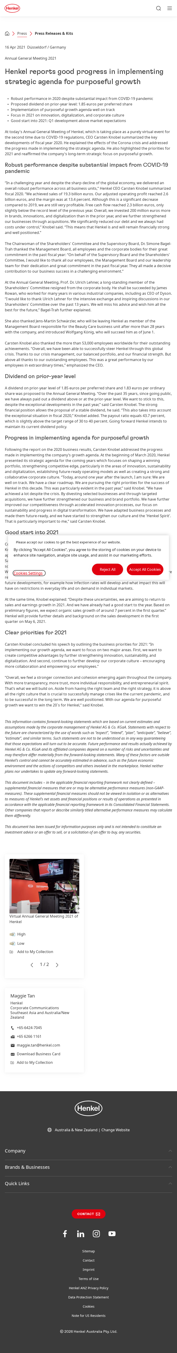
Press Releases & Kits (54, 33)
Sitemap (88, 1251)
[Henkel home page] (7, 33)
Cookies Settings (28, 573)
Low (20, 943)
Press (22, 33)
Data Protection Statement (88, 1297)
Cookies (88, 1306)
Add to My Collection (35, 951)
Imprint (88, 1269)
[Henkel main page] (12, 8)
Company (15, 1151)
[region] (88, 557)
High (21, 934)
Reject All (107, 569)
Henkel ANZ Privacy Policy (88, 1288)
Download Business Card (38, 1053)
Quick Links (17, 1183)
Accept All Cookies (145, 569)
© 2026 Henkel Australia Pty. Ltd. (88, 1331)
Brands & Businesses (27, 1167)
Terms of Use (89, 1279)
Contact (85, 1214)
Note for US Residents (89, 1315)
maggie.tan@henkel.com (38, 1045)
